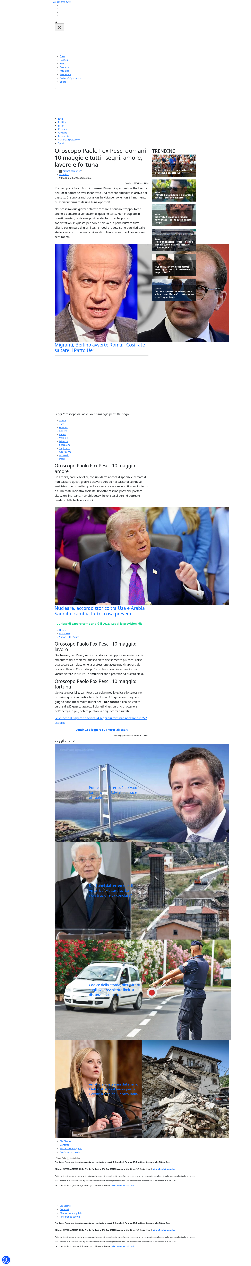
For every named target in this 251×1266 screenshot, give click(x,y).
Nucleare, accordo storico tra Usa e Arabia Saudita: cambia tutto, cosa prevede (100, 611)
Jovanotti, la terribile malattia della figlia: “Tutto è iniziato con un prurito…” (173, 269)
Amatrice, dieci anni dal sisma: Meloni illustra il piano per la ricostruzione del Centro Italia (113, 1089)
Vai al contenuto (62, 1)
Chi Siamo (65, 1141)
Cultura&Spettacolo (70, 78)
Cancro (63, 431)
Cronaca (64, 67)
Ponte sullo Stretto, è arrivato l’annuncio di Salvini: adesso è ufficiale (113, 792)
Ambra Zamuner (72, 171)
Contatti (64, 1144)
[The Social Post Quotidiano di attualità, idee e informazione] (139, 42)
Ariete (62, 420)
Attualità (64, 70)
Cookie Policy (74, 1158)
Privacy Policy (61, 1158)
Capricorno (65, 451)
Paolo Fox (64, 633)
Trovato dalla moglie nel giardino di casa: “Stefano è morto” (174, 196)
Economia (65, 74)
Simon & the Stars (69, 637)
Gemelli (63, 427)
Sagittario (64, 448)
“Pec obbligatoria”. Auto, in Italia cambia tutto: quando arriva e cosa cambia (174, 244)
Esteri (63, 63)
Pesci (62, 458)
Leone (62, 434)
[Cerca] (56, 21)
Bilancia (63, 441)
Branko (63, 630)
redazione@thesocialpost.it (122, 1185)
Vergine (63, 438)
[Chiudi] (59, 27)
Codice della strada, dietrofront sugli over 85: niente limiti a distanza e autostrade (114, 989)
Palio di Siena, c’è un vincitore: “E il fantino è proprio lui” (173, 171)
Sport (63, 81)
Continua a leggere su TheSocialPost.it (102, 730)
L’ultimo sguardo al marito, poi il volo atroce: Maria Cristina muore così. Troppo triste (174, 294)
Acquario (64, 455)
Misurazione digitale (71, 1148)
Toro (61, 424)
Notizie (157, 167)
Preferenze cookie (70, 1152)
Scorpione (64, 444)
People (157, 264)
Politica (64, 60)
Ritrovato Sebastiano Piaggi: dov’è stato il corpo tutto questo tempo (173, 220)
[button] (6, 1260)
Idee (62, 56)
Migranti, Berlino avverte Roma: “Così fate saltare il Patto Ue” (100, 347)
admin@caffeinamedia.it (164, 1169)
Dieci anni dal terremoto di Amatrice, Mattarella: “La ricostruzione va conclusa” (111, 890)
